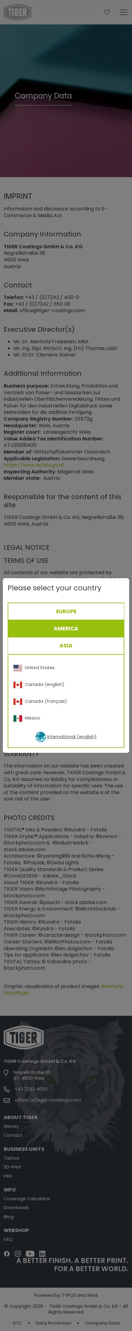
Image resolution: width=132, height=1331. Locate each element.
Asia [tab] (66, 645)
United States (40, 668)
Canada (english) (44, 684)
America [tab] (66, 628)
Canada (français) (46, 701)
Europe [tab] (66, 611)
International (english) (72, 737)
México (32, 718)
